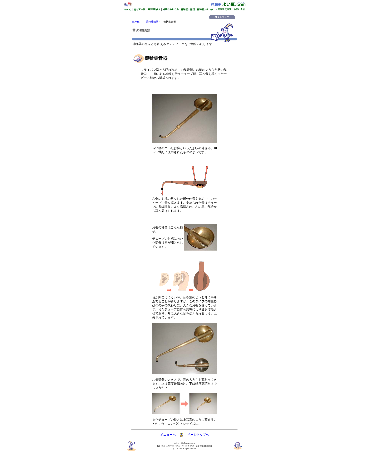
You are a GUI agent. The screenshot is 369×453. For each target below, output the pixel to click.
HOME (136, 21)
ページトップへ (198, 434)
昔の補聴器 (152, 21)
